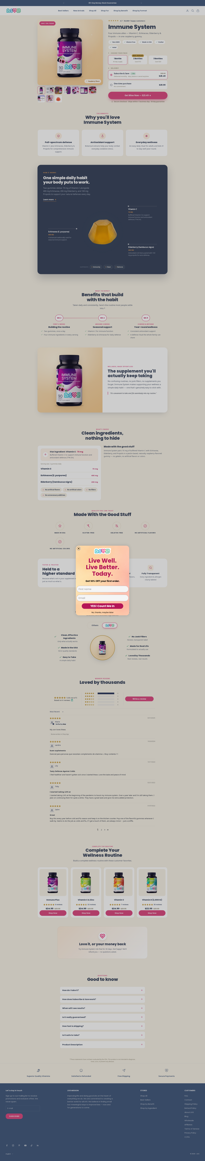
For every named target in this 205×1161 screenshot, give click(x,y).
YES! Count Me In (102, 606)
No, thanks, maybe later (102, 612)
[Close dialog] (79, 548)
